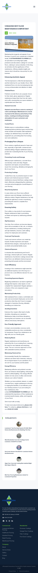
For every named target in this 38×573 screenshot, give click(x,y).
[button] (34, 6)
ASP (20, 568)
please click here (22, 407)
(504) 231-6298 (13, 409)
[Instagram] (9, 521)
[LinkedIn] (12, 521)
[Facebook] (3, 521)
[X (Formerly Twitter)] (6, 521)
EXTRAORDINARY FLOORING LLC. (21, 58)
